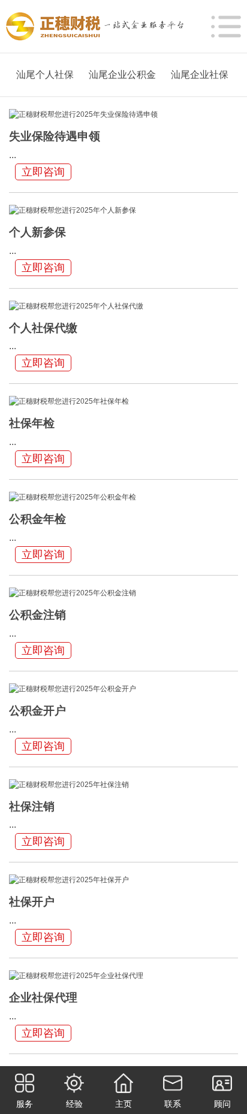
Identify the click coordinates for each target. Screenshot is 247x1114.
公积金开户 (37, 710)
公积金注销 (37, 615)
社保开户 (32, 901)
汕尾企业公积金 (122, 74)
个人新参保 (37, 232)
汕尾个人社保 (45, 74)
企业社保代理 (43, 997)
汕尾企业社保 (199, 74)
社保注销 (32, 806)
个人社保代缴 (43, 328)
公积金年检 (37, 519)
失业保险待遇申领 (54, 136)
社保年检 (32, 423)
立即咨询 (43, 172)
